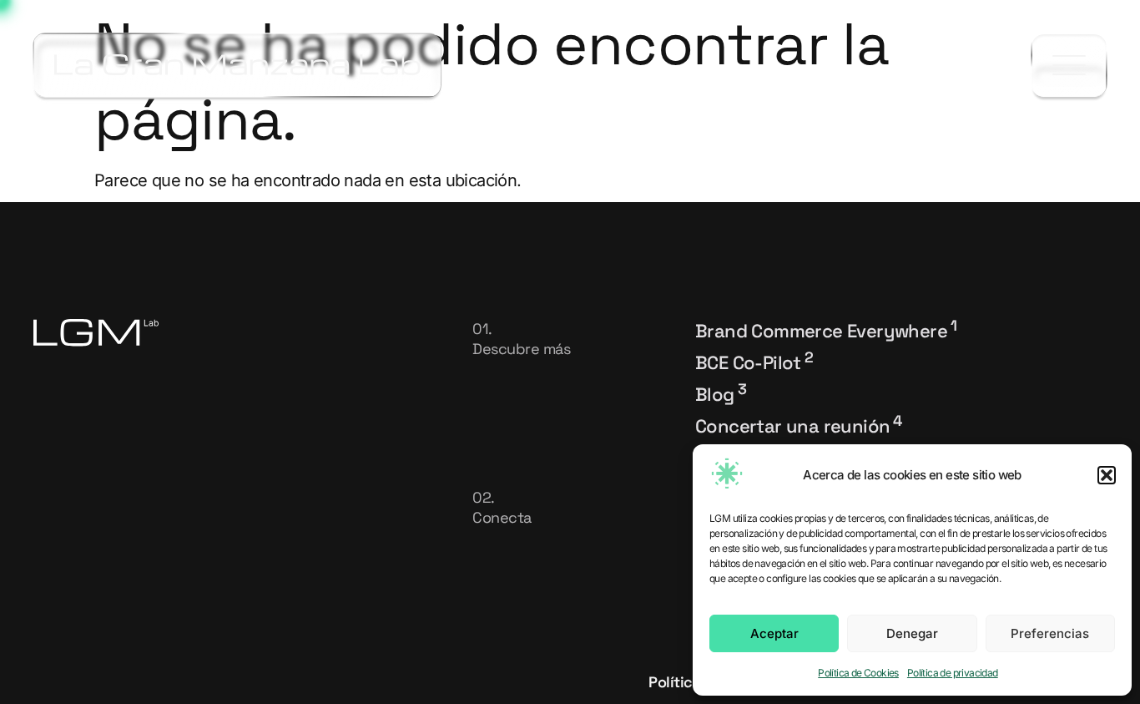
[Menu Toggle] (1069, 65)
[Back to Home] (237, 65)
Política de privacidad (952, 672)
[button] (1106, 475)
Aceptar (774, 633)
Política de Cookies (858, 672)
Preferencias (1050, 633)
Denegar (912, 633)
